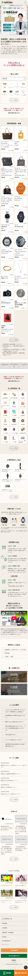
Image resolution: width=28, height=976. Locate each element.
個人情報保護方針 (6, 940)
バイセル (14, 962)
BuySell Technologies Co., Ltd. (15, 964)
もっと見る (14, 100)
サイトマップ (5, 944)
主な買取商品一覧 (7, 918)
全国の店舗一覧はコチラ (14, 112)
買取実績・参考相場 (7, 932)
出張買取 (4, 928)
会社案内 (4, 936)
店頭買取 (4, 923)
